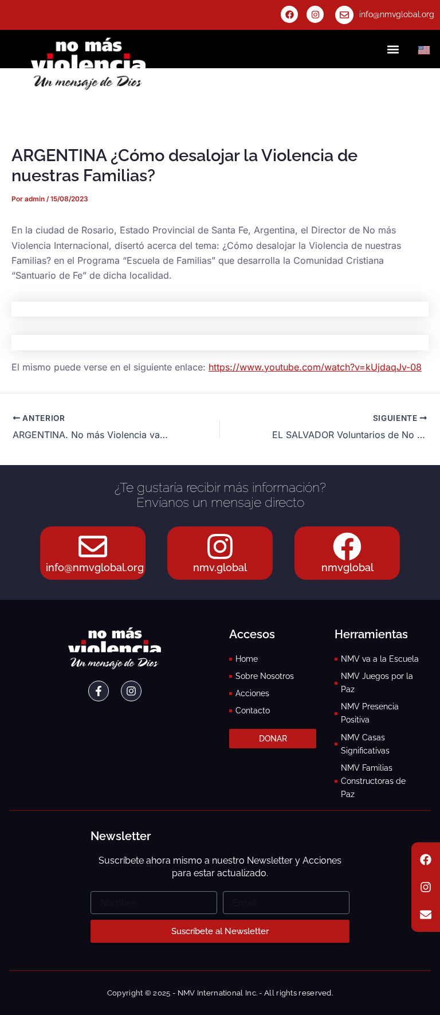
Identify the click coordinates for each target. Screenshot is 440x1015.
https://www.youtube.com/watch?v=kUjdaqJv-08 (315, 367)
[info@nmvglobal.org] (344, 15)
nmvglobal (347, 567)
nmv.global (220, 567)
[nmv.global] (220, 546)
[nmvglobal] (347, 546)
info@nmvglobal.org (396, 14)
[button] (393, 49)
